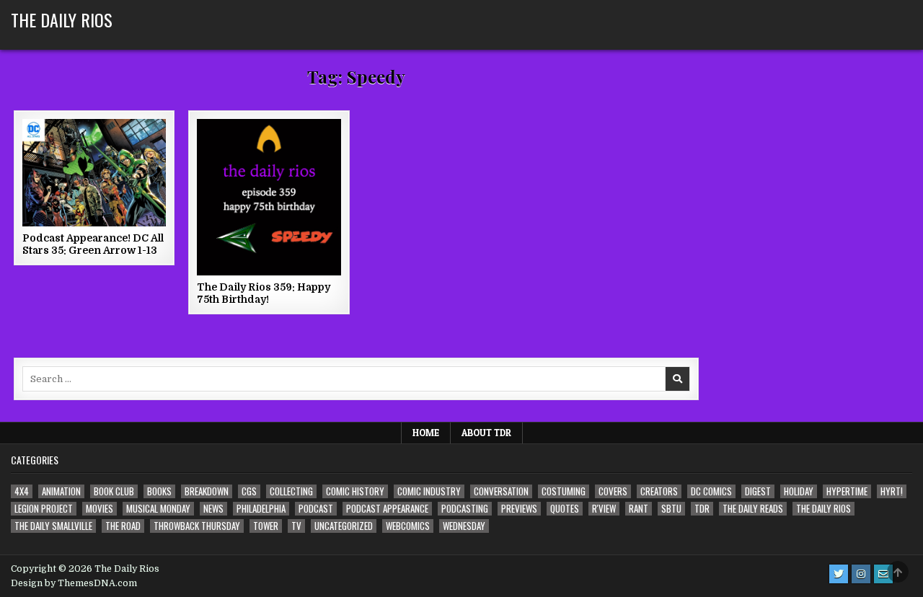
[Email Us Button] (883, 574)
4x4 (21, 491)
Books (159, 491)
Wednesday (464, 526)
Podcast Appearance (387, 509)
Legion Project (43, 509)
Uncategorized (343, 526)
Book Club (114, 491)
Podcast (316, 509)
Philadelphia (261, 509)
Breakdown (207, 491)
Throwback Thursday (197, 526)
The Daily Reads (753, 509)
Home (425, 432)
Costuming (564, 491)
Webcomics (408, 526)
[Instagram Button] (861, 574)
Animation (61, 491)
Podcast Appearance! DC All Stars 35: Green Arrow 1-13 (93, 244)
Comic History (355, 491)
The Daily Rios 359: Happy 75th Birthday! (263, 293)
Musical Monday (158, 509)
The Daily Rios (61, 19)
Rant (638, 509)
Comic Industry (429, 491)
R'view (604, 509)
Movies (99, 509)
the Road (123, 526)
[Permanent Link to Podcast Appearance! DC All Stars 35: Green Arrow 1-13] (94, 172)
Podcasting (464, 509)
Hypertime (846, 491)
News (213, 509)
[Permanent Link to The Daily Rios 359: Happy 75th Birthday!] (268, 197)
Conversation (501, 491)
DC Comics (711, 491)
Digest (758, 491)
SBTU (671, 509)
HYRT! (891, 491)
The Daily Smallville (53, 526)
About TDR (486, 432)
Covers (613, 491)
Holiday (798, 491)
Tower (265, 526)
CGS (249, 491)
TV (296, 526)
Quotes (564, 509)
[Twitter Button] (838, 574)
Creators (659, 491)
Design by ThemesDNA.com (74, 583)
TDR (702, 509)
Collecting (291, 491)
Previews (519, 509)
